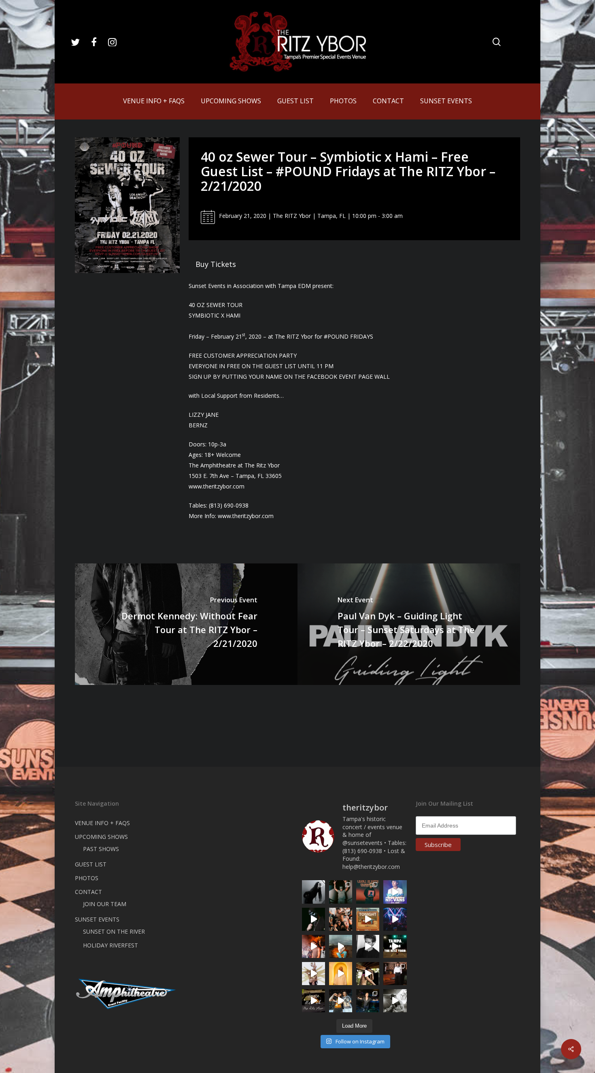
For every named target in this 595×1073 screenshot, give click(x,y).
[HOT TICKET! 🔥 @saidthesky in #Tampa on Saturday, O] (340, 973)
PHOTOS (86, 878)
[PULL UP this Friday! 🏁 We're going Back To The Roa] (394, 946)
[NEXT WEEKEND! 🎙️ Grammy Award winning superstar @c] (367, 891)
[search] (497, 42)
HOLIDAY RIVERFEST (110, 945)
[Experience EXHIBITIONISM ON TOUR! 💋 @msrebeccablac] (313, 973)
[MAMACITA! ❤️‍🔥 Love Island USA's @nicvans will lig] (313, 946)
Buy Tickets (216, 264)
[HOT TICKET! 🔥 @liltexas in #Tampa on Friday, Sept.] (394, 1000)
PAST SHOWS (101, 849)
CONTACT (88, 892)
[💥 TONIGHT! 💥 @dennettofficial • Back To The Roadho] (367, 919)
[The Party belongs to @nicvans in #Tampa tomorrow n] (340, 919)
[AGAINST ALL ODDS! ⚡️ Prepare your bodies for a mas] (340, 1000)
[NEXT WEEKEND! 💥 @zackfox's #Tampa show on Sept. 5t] (340, 891)
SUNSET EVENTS (97, 919)
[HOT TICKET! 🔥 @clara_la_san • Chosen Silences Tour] (313, 891)
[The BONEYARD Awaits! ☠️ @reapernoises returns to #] (313, 919)
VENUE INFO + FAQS (102, 823)
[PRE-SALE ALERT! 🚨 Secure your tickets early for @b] (367, 946)
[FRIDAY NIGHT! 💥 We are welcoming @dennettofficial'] (313, 1000)
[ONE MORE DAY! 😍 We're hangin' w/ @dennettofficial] (340, 946)
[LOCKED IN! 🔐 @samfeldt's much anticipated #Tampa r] (367, 1000)
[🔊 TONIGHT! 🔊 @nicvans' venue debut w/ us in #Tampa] (394, 891)
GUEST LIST (90, 864)
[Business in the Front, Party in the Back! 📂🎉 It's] (394, 973)
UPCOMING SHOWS (101, 836)
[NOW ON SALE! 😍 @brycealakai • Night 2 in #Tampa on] (394, 919)
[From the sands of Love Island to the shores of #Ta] (367, 973)
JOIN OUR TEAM (104, 904)
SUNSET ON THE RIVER (114, 931)
